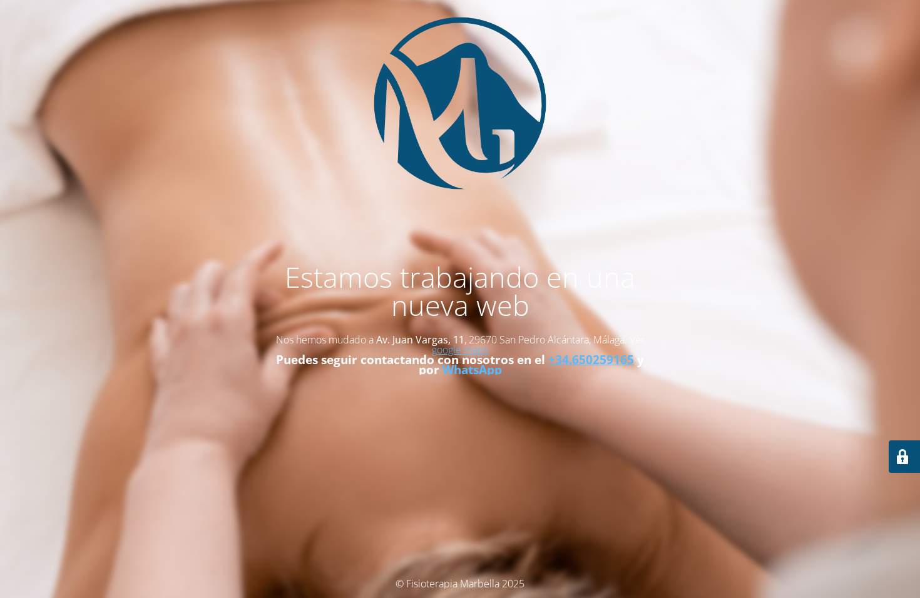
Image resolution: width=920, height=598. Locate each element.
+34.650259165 (591, 359)
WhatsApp (472, 369)
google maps (460, 350)
